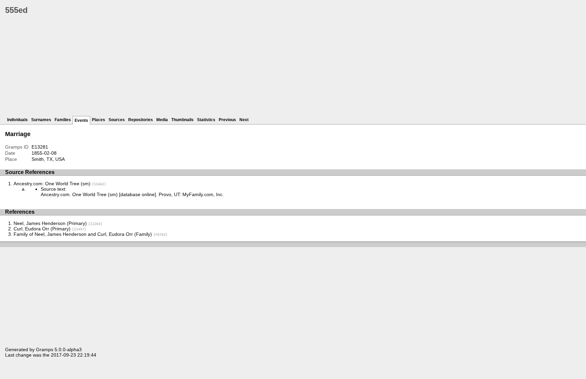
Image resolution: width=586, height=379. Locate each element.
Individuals (17, 119)
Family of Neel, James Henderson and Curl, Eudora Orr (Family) (91, 234)
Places (98, 119)
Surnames (41, 119)
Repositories (140, 119)
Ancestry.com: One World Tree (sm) (60, 183)
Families (63, 119)
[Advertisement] (208, 67)
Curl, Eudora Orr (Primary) (50, 228)
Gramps (44, 349)
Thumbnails (182, 119)
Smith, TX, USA (48, 159)
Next (244, 119)
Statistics (206, 119)
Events (81, 120)
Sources (117, 119)
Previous (227, 119)
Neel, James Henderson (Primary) (58, 223)
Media (162, 119)
